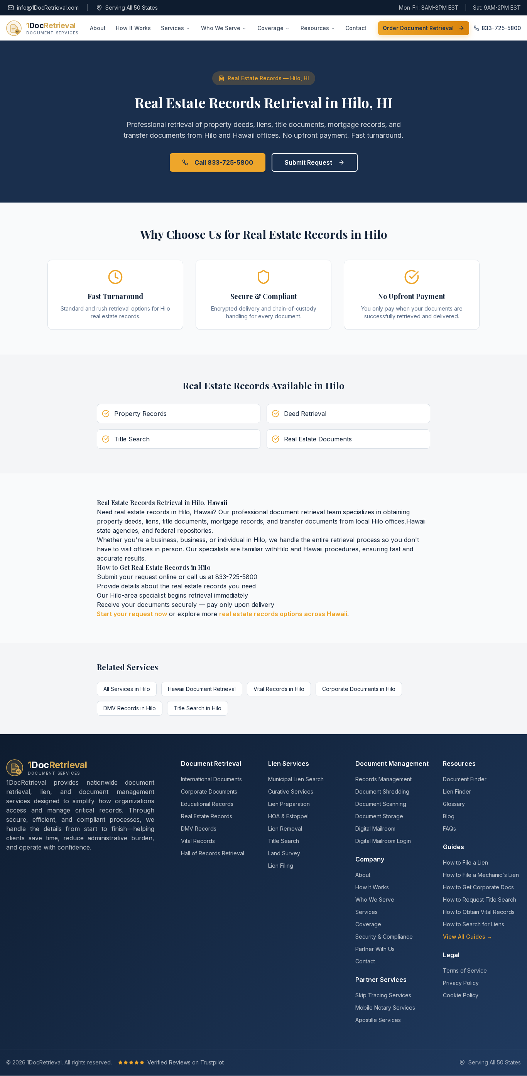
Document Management (392, 763)
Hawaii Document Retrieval (202, 689)
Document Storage (379, 816)
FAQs (449, 828)
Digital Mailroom (375, 828)
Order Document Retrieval (418, 28)
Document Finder (464, 779)
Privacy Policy (461, 983)
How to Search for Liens (473, 924)
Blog (448, 816)
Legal (451, 955)
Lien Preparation (289, 804)
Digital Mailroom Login (383, 841)
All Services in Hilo (126, 689)
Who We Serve (220, 28)
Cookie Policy (460, 995)
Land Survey (284, 853)
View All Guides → (467, 936)
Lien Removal (285, 828)
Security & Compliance (384, 936)
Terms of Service (465, 970)
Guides (453, 847)
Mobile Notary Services (385, 1007)
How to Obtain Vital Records (479, 912)
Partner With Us (375, 949)
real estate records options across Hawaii (283, 614)
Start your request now (132, 614)
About (98, 28)
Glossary (454, 804)
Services (172, 28)
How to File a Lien (465, 862)
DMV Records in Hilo (129, 708)
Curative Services (290, 791)
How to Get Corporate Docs (478, 887)
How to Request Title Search (479, 899)
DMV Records (198, 828)
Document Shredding (382, 791)
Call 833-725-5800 (223, 162)
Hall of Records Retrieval (212, 853)
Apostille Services (378, 1020)
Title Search (283, 841)
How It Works (133, 28)
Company (369, 859)
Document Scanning (380, 804)
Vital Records (198, 841)
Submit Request (308, 162)
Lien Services (288, 763)
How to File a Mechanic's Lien (481, 875)
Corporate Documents (209, 791)
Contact (356, 28)
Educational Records (207, 804)
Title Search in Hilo (197, 708)
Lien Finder (457, 791)
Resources (315, 28)
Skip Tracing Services (383, 995)
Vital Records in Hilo (278, 689)
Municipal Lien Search (296, 779)
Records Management (383, 779)
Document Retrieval (211, 763)
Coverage (270, 28)
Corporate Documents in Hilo (358, 689)
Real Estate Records (206, 816)
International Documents (211, 779)
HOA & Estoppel (288, 816)
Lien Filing (280, 865)
